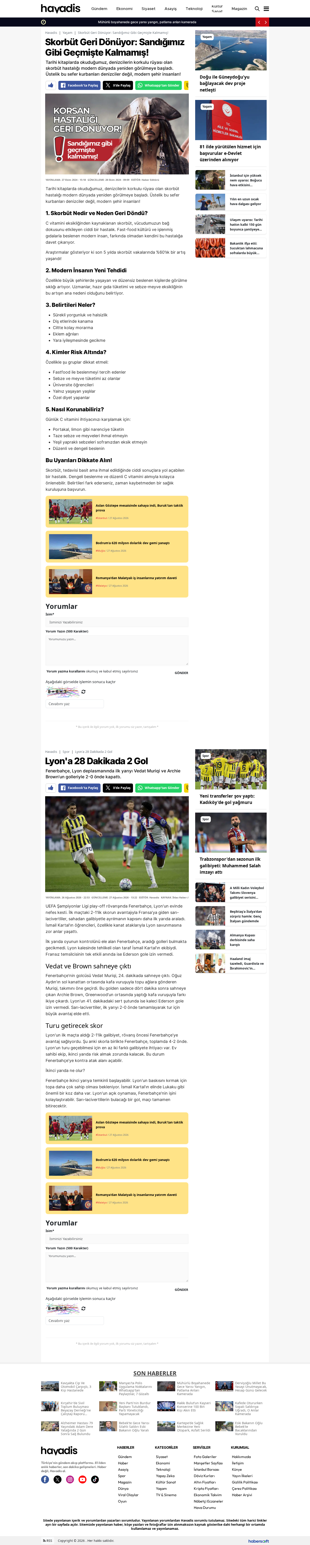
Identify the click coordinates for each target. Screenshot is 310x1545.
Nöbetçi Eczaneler (208, 1501)
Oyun (122, 1501)
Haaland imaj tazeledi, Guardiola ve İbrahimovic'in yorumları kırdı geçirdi (247, 964)
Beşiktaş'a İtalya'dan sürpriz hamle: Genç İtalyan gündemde (246, 916)
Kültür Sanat (166, 1482)
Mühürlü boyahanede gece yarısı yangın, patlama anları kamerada (97, 22)
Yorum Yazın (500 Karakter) (67, 631)
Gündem (125, 1456)
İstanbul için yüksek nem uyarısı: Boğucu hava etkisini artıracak (246, 180)
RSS (49, 1540)
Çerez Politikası (244, 1488)
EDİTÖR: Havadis (149, 897)
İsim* (50, 614)
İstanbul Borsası (206, 1469)
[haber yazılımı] (258, 1540)
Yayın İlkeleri (242, 1475)
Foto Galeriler (205, 1456)
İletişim (238, 1463)
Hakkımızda (241, 1456)
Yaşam (67, 32)
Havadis (51, 32)
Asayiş (123, 1469)
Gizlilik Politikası (245, 1482)
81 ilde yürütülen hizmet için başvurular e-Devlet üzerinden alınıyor (230, 153)
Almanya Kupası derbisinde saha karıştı (242, 940)
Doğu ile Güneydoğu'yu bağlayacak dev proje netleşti (224, 83)
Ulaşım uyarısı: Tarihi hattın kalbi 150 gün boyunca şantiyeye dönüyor (246, 225)
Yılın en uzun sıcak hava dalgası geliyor (245, 201)
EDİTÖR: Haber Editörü (145, 179)
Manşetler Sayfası (208, 1463)
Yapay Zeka (165, 1475)
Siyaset (162, 1456)
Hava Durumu (205, 1507)
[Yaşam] (231, 49)
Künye (237, 1469)
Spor (66, 751)
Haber (123, 1463)
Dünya (123, 1488)
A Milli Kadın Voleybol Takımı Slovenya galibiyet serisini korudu (247, 893)
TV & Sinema (166, 1495)
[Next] (265, 22)
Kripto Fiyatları (206, 1488)
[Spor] (231, 768)
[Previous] (259, 22)
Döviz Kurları (204, 1475)
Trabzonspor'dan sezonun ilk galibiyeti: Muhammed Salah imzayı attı (230, 865)
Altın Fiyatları (205, 1482)
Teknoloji (163, 1469)
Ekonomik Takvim (208, 1495)
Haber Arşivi (242, 1495)
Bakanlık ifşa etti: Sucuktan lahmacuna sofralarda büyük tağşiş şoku (246, 248)
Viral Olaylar (128, 1495)
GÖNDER (181, 673)
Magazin (125, 1482)
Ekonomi (163, 1463)
